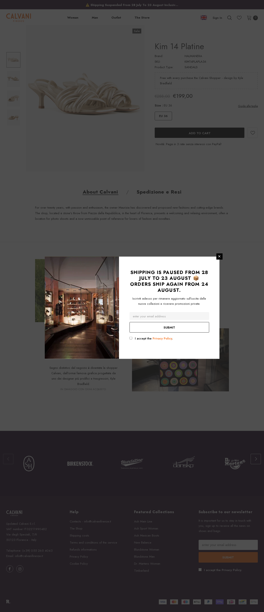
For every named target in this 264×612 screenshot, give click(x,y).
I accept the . (154, 338)
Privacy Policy (162, 338)
